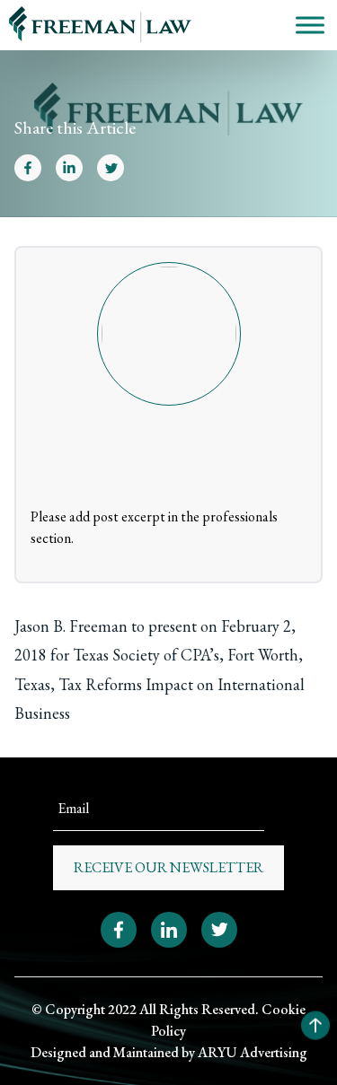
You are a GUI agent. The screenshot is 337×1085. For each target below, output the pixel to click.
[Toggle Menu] (310, 24)
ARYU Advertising (252, 1052)
